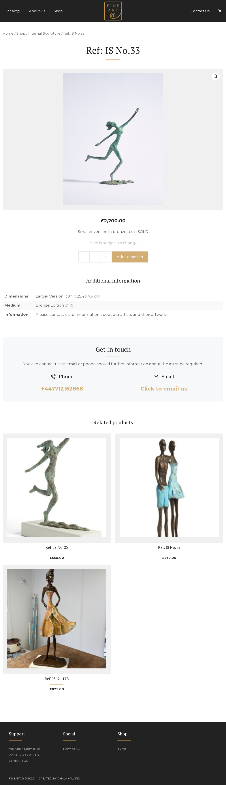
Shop (58, 11)
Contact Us (200, 11)
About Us (37, 11)
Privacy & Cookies (24, 755)
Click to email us (164, 388)
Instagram (71, 749)
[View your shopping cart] (220, 11)
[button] (216, 76)
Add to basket (130, 257)
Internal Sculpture (44, 33)
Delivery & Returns (24, 749)
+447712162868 (62, 388)
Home (8, 33)
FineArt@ (12, 11)
